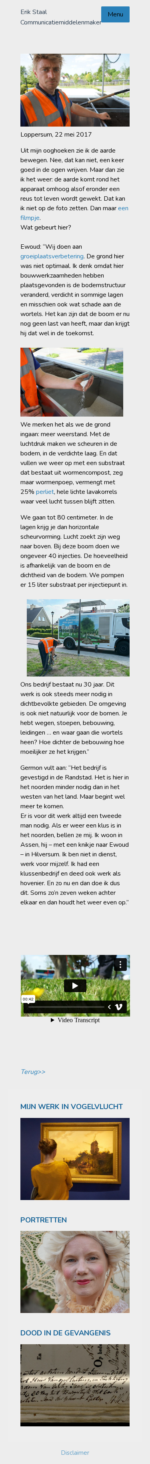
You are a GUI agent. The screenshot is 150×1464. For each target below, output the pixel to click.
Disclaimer (75, 1453)
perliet (45, 491)
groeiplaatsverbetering (52, 256)
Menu (115, 14)
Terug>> (32, 1071)
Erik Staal (33, 12)
